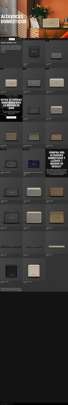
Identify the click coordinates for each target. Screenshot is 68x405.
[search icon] (60, 4)
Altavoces (5, 403)
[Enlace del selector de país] (65, 2)
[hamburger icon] (65, 4)
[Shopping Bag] (64, 4)
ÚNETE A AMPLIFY (11, 117)
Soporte (57, 4)
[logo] (4, 4)
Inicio (2, 403)
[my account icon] (62, 4)
